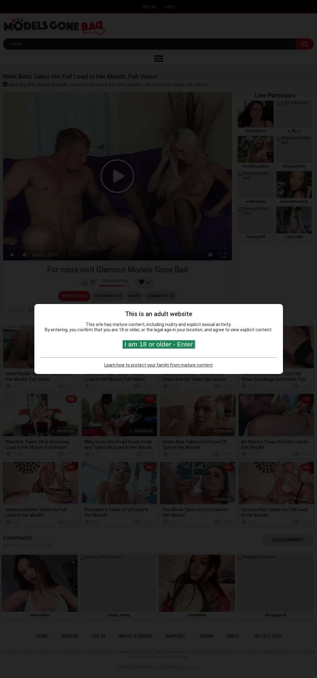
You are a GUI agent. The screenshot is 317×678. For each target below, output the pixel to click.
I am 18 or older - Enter (158, 344)
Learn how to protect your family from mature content (158, 365)
